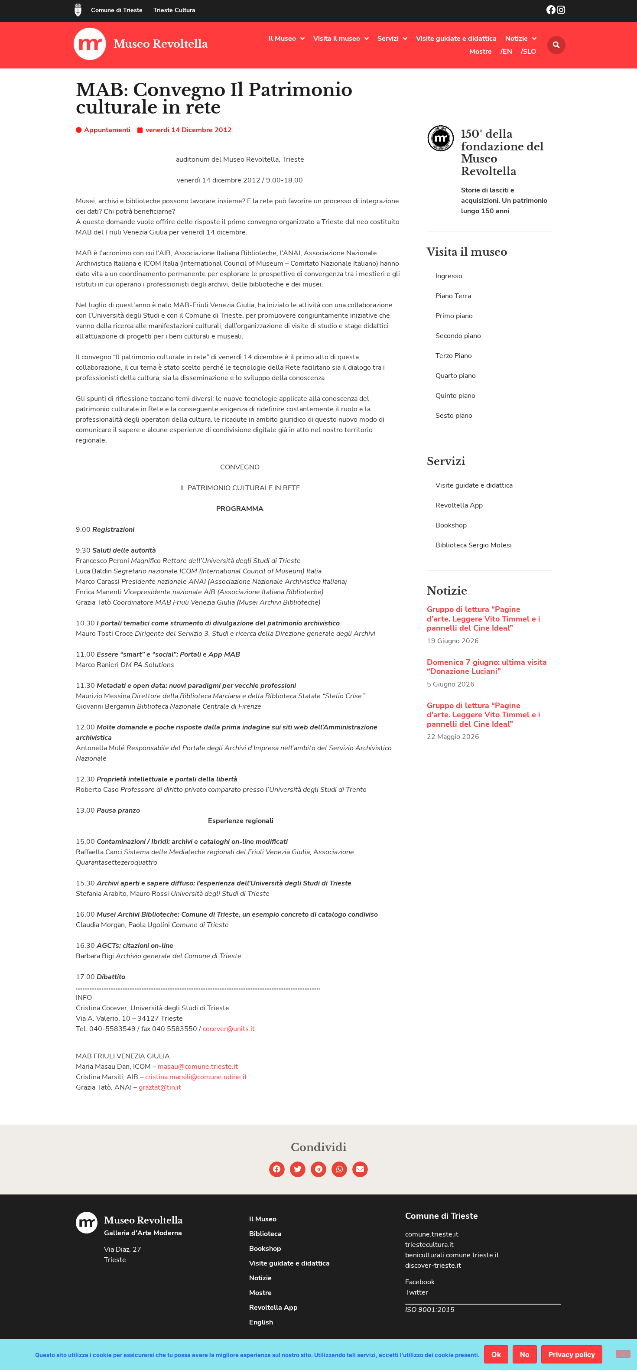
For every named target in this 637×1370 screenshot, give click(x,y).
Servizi (388, 38)
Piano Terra (453, 296)
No (525, 1354)
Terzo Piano (454, 356)
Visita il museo (336, 38)
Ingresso (449, 276)
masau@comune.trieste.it (198, 1066)
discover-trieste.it (433, 1265)
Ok (496, 1354)
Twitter (416, 1292)
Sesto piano (454, 415)
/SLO (528, 51)
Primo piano (454, 316)
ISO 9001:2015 (430, 1310)
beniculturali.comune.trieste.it (452, 1255)
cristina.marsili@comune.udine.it (196, 1077)
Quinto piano (455, 395)
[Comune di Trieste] (78, 9)
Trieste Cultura (174, 10)
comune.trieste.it (431, 1234)
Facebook (420, 1282)
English (261, 1322)
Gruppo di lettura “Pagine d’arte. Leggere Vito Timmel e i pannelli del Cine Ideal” (483, 618)
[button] (556, 45)
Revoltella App (459, 505)
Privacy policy (572, 1354)
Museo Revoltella (161, 44)
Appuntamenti (107, 130)
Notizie (516, 38)
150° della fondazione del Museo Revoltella (502, 153)
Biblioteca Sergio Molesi (474, 545)
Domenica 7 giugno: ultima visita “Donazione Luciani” (487, 667)
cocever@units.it (229, 1029)
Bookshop (451, 525)
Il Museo (282, 38)
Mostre (480, 51)
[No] (623, 1354)
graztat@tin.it (160, 1087)
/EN (506, 51)
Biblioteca (265, 1234)
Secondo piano (458, 336)
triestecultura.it (429, 1245)
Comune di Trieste (117, 10)
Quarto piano (456, 376)
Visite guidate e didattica (456, 38)
